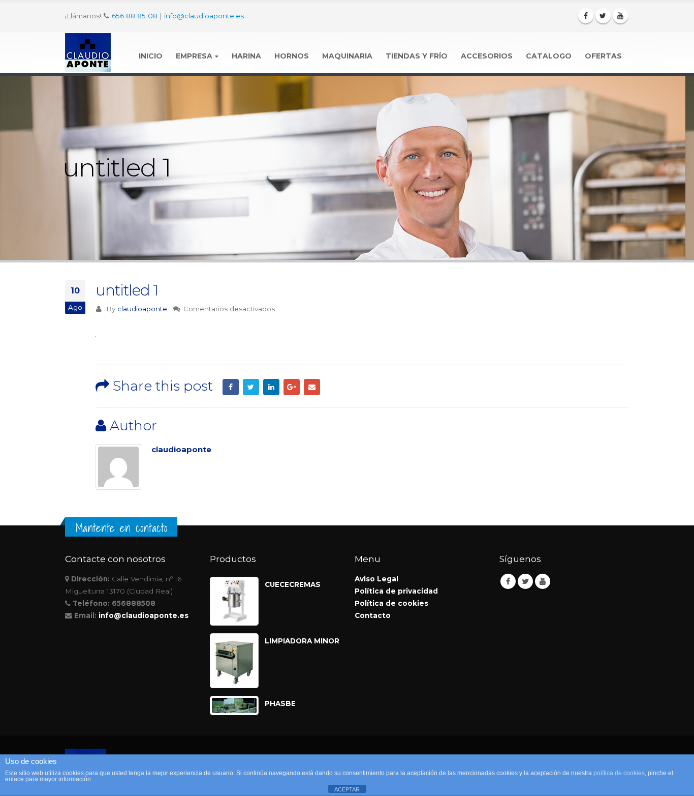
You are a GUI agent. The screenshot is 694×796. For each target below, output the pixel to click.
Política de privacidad (396, 591)
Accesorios (487, 56)
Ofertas (603, 56)
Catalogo (549, 56)
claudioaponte (142, 309)
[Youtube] (620, 15)
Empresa (194, 56)
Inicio (151, 56)
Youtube (542, 581)
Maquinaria (347, 56)
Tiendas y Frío (417, 56)
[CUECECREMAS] (234, 601)
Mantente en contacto (121, 528)
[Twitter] (603, 15)
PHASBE (280, 703)
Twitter (251, 387)
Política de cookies (391, 603)
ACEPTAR (347, 789)
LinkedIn (271, 387)
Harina (246, 56)
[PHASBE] (234, 705)
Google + (291, 387)
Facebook (231, 387)
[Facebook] (585, 15)
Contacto (373, 615)
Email (312, 387)
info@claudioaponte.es (204, 16)
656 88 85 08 (134, 16)
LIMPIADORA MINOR (302, 641)
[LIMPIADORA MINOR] (234, 660)
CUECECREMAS (293, 584)
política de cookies (619, 773)
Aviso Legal (376, 579)
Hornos (291, 56)
